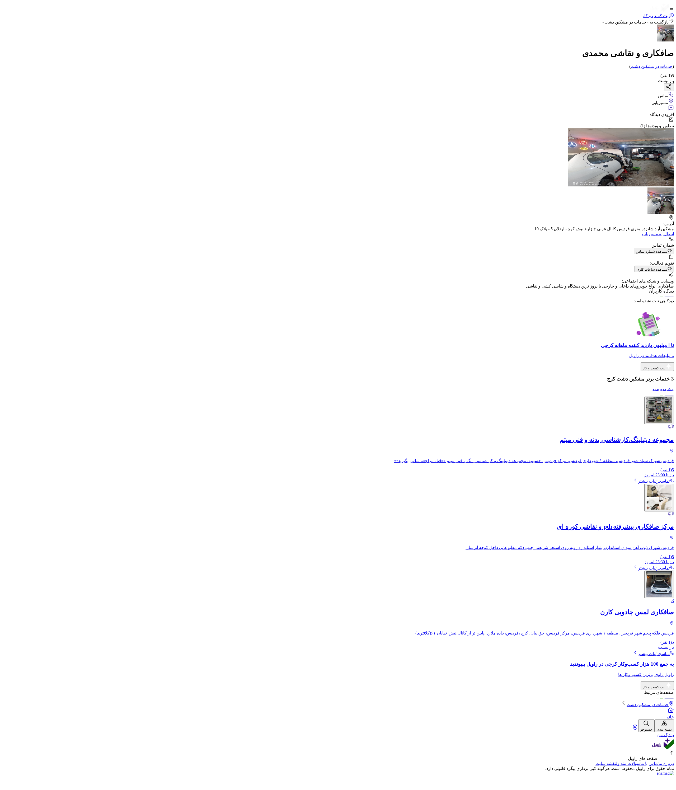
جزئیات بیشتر (649, 481)
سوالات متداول (628, 763)
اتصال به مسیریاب (658, 234)
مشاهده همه (663, 389)
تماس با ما (649, 763)
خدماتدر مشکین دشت (652, 66)
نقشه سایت (605, 763)
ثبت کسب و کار (656, 15)
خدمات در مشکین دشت (648, 704)
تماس (665, 481)
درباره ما (666, 763)
